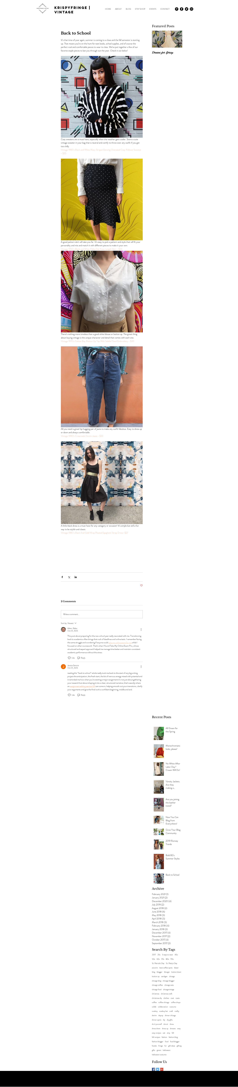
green (159, 1050)
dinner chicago (170, 1015)
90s (172, 959)
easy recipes (156, 1033)
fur (165, 1046)
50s (153, 959)
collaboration (163, 1006)
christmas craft (166, 993)
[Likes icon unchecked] (69, 658)
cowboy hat (163, 1011)
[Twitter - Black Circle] (186, 9)
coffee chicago (163, 1002)
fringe (160, 1046)
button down (176, 972)
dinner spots (156, 1020)
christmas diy (157, 998)
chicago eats (169, 985)
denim (154, 1015)
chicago (172, 976)
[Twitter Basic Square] (157, 1069)
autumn (155, 967)
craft (171, 1011)
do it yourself (157, 1024)
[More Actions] (141, 629)
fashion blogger (157, 1041)
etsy (168, 1033)
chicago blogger (169, 980)
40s (176, 954)
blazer (176, 967)
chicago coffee (157, 985)
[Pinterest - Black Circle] (176, 9)
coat (172, 998)
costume (173, 1006)
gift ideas (171, 1046)
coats (178, 998)
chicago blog (156, 980)
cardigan (164, 976)
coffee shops (175, 1002)
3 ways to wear (167, 954)
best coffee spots (165, 967)
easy (179, 1028)
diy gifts (170, 1020)
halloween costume (159, 1054)
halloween (166, 1050)
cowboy (155, 1011)
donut (165, 1024)
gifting (179, 1046)
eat (164, 1033)
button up (155, 976)
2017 (154, 954)
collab (154, 1006)
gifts (153, 1050)
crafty (177, 1011)
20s (158, 954)
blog (153, 972)
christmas (155, 993)
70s (162, 959)
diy (164, 1020)
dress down (156, 1028)
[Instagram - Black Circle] (191, 9)
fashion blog (173, 1037)
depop (160, 1015)
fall (173, 1033)
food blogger (175, 1041)
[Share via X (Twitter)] (69, 577)
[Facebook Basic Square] (153, 1069)
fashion (164, 1037)
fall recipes (156, 1037)
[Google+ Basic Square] (161, 1069)
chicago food (156, 989)
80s (167, 959)
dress (172, 1024)
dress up (165, 1028)
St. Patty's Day (171, 963)
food (166, 1041)
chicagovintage (168, 989)
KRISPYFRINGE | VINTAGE (72, 9)
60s (158, 959)
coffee (154, 1002)
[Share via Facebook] (62, 577)
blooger (167, 972)
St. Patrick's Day (158, 963)
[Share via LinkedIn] (75, 577)
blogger (159, 972)
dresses (173, 1028)
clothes (166, 998)
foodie (154, 1046)
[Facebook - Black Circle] (181, 9)
